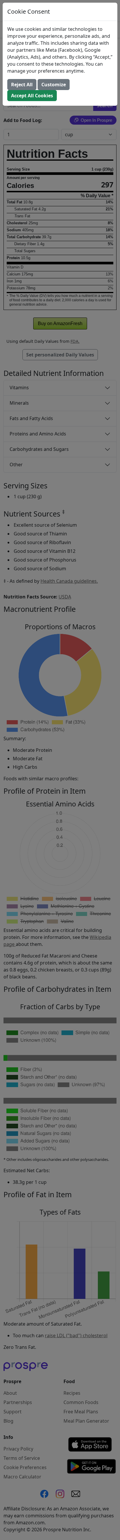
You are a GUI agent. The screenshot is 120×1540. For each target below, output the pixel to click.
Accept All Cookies (32, 95)
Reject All (22, 84)
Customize (53, 84)
